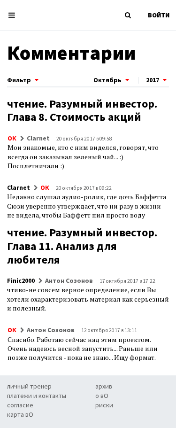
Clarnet (38, 138)
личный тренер (29, 386)
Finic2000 (21, 280)
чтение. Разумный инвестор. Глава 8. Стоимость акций (82, 110)
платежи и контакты (36, 395)
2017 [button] (153, 80)
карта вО (20, 414)
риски (104, 405)
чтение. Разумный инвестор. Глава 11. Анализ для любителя (82, 246)
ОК (12, 138)
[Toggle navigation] (14, 15)
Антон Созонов (69, 280)
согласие (20, 405)
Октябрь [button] (108, 80)
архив (103, 386)
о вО (101, 395)
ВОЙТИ (158, 15)
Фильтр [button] (19, 80)
